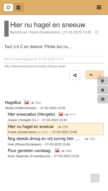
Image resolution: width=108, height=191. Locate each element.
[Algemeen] (8, 7)
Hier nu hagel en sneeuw (31, 126)
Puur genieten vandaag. (30, 150)
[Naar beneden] (95, 178)
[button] (74, 75)
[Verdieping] (18, 7)
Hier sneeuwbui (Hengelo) (32, 114)
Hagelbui (13, 102)
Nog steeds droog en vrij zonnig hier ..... (45, 138)
